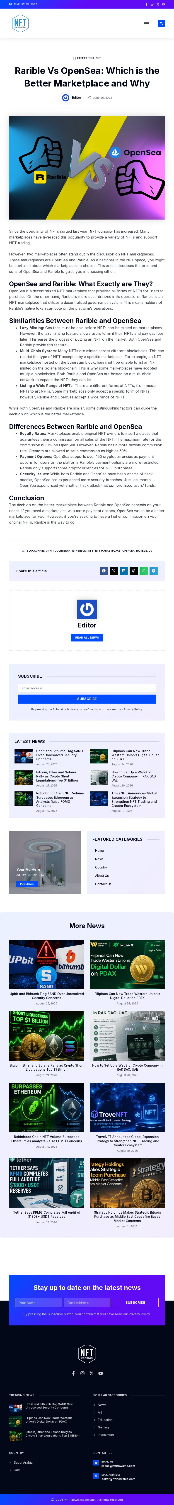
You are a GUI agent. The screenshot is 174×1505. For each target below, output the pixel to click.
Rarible (141, 550)
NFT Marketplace (108, 550)
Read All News (87, 637)
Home (99, 850)
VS (150, 550)
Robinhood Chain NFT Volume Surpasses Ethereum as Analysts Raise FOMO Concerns (60, 799)
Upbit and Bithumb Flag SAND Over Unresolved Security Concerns (59, 755)
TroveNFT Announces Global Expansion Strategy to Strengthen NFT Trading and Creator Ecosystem (134, 799)
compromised (120, 485)
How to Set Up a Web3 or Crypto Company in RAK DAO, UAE (134, 776)
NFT (98, 58)
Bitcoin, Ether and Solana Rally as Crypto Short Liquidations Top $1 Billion (57, 776)
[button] (146, 23)
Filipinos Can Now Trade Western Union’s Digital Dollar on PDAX (135, 755)
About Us (102, 876)
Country (101, 867)
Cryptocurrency (58, 550)
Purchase (27, 883)
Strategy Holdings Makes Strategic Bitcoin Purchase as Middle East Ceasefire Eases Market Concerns (127, 1216)
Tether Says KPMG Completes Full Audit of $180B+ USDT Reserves (46, 1214)
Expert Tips (85, 58)
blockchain (35, 550)
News (99, 859)
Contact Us (103, 884)
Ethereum (79, 550)
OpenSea (128, 550)
